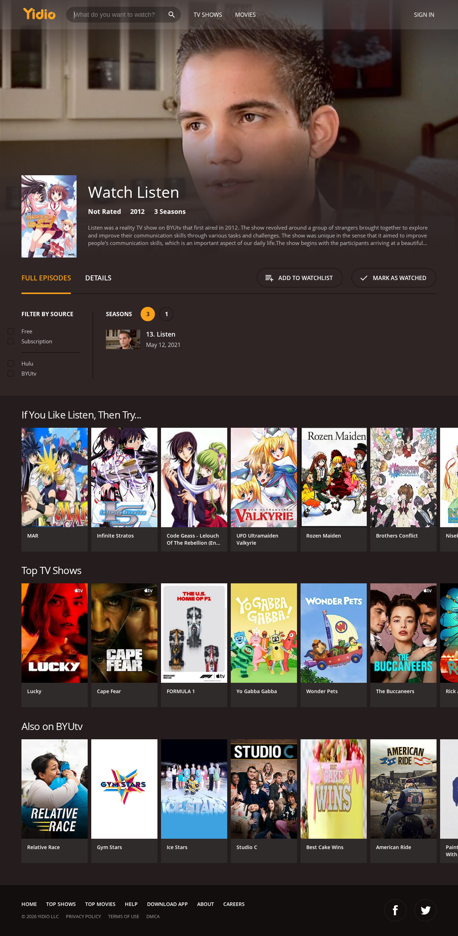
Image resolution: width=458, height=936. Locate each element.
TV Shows (208, 15)
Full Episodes (46, 278)
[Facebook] (395, 910)
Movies (245, 15)
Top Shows (61, 904)
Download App (167, 904)
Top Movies (100, 904)
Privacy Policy (83, 916)
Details (98, 278)
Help (131, 904)
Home (29, 904)
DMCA (153, 916)
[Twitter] (425, 910)
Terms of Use (123, 916)
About (205, 904)
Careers (234, 904)
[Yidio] (39, 16)
